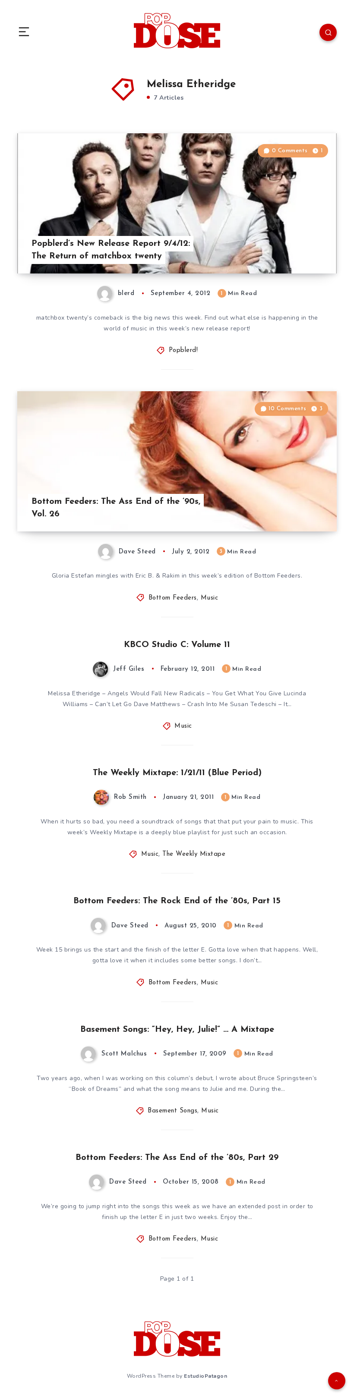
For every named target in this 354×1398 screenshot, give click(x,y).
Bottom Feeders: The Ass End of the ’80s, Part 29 (177, 1157)
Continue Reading (306, 248)
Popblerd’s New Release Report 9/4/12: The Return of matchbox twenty (111, 250)
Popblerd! (183, 350)
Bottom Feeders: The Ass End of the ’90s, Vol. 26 (116, 507)
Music (209, 598)
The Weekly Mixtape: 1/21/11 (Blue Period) (177, 773)
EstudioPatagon (205, 1376)
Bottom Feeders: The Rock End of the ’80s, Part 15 (177, 901)
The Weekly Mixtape (193, 854)
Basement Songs (172, 1111)
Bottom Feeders (173, 598)
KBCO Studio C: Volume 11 (177, 645)
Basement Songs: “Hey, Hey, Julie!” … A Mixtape (177, 1029)
